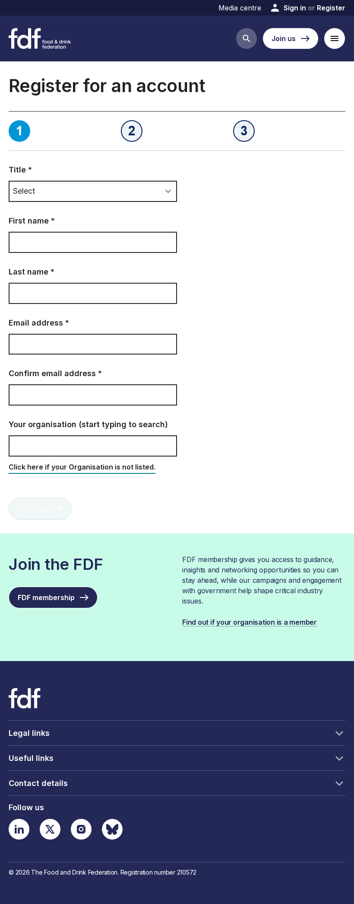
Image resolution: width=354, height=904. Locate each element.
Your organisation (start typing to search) (88, 424)
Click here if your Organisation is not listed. (82, 467)
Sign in (295, 7)
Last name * (31, 271)
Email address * (39, 322)
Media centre (239, 7)
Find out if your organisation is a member (249, 622)
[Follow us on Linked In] (19, 829)
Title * (20, 169)
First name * (32, 220)
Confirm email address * (55, 373)
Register (331, 7)
